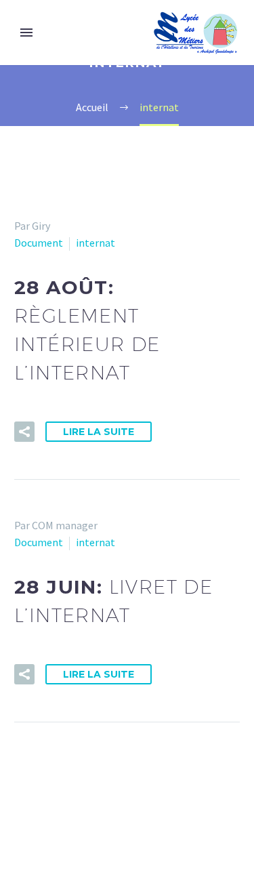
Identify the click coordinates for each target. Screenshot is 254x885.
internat (95, 242)
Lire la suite (98, 432)
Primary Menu (26, 32)
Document (38, 242)
